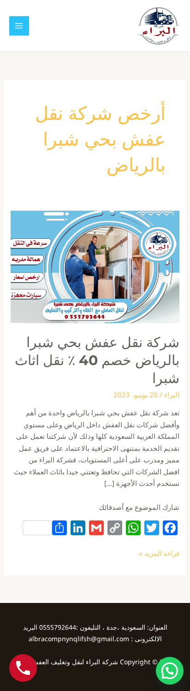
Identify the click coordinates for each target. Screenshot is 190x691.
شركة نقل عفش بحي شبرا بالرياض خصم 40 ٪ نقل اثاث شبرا (97, 360)
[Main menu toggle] (19, 26)
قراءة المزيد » (159, 553)
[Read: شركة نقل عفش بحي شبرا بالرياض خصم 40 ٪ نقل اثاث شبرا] (95, 266)
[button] (170, 671)
